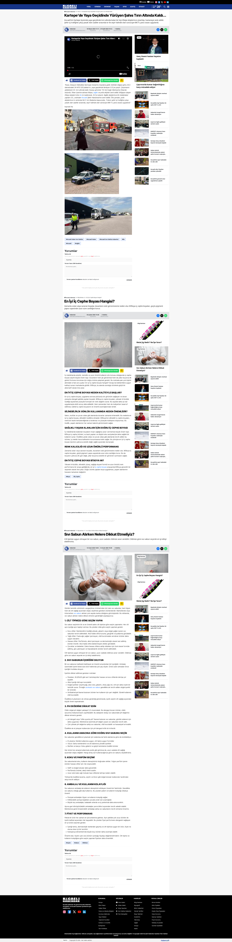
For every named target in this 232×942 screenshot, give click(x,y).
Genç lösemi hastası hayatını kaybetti (157, 387)
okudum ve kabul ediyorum (83, 279)
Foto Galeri (121, 902)
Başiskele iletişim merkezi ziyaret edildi (159, 94)
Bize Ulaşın (102, 905)
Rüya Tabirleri (138, 914)
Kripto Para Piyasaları (158, 911)
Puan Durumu (156, 920)
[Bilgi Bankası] (151, 330)
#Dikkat (85, 843)
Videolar (152, 2)
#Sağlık (77, 243)
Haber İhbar (102, 908)
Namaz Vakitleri (157, 917)
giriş (82, 256)
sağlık (95, 92)
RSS (66, 940)
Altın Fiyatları (156, 905)
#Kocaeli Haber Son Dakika (74, 239)
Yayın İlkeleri (102, 917)
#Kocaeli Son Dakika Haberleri (109, 239)
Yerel (78, 11)
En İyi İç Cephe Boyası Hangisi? (149, 575)
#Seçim (68, 843)
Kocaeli (84, 98)
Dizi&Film (137, 917)
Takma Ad (68, 254)
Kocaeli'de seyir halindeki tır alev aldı (158, 161)
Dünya (136, 925)
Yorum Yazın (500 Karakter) (73, 263)
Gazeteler (144, 2)
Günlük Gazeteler (157, 925)
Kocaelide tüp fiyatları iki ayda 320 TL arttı (158, 104)
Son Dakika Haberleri (124, 911)
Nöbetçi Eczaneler (157, 923)
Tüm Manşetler (122, 914)
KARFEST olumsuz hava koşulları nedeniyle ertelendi (158, 133)
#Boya (68, 476)
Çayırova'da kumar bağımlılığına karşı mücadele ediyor (156, 407)
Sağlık (136, 923)
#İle (123, 239)
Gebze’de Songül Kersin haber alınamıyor (158, 113)
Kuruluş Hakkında (104, 914)
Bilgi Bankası (80, 297)
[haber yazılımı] (165, 940)
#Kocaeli (68, 243)
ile (80, 95)
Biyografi (137, 905)
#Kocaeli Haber (91, 239)
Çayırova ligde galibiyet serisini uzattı (158, 123)
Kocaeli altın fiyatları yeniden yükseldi (157, 170)
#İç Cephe (77, 476)
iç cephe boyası (101, 467)
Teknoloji (137, 920)
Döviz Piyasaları (157, 908)
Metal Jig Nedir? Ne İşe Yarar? (149, 342)
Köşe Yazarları (122, 908)
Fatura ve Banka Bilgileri (106, 911)
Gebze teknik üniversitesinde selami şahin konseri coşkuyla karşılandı (158, 152)
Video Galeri (122, 905)
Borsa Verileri (156, 902)
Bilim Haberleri (139, 908)
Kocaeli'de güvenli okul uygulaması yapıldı (158, 180)
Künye (100, 902)
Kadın (136, 928)
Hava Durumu (156, 914)
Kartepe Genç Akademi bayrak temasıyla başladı (158, 142)
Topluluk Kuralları (104, 920)
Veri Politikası (103, 928)
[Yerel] (151, 44)
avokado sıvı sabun (93, 687)
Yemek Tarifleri (138, 911)
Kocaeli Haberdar (70, 11)
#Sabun (76, 843)
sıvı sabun (77, 613)
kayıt (92, 256)
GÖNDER (129, 280)
